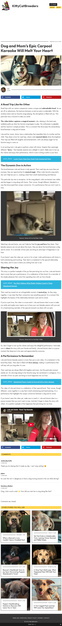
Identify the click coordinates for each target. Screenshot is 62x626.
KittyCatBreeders (25, 6)
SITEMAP (40, 618)
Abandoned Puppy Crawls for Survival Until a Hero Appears (34, 382)
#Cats (58, 7)
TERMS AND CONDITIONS (20, 618)
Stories (53, 4)
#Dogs (52, 7)
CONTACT (46, 618)
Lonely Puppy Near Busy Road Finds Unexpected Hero (32, 159)
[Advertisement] (31, 25)
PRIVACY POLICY (32, 618)
